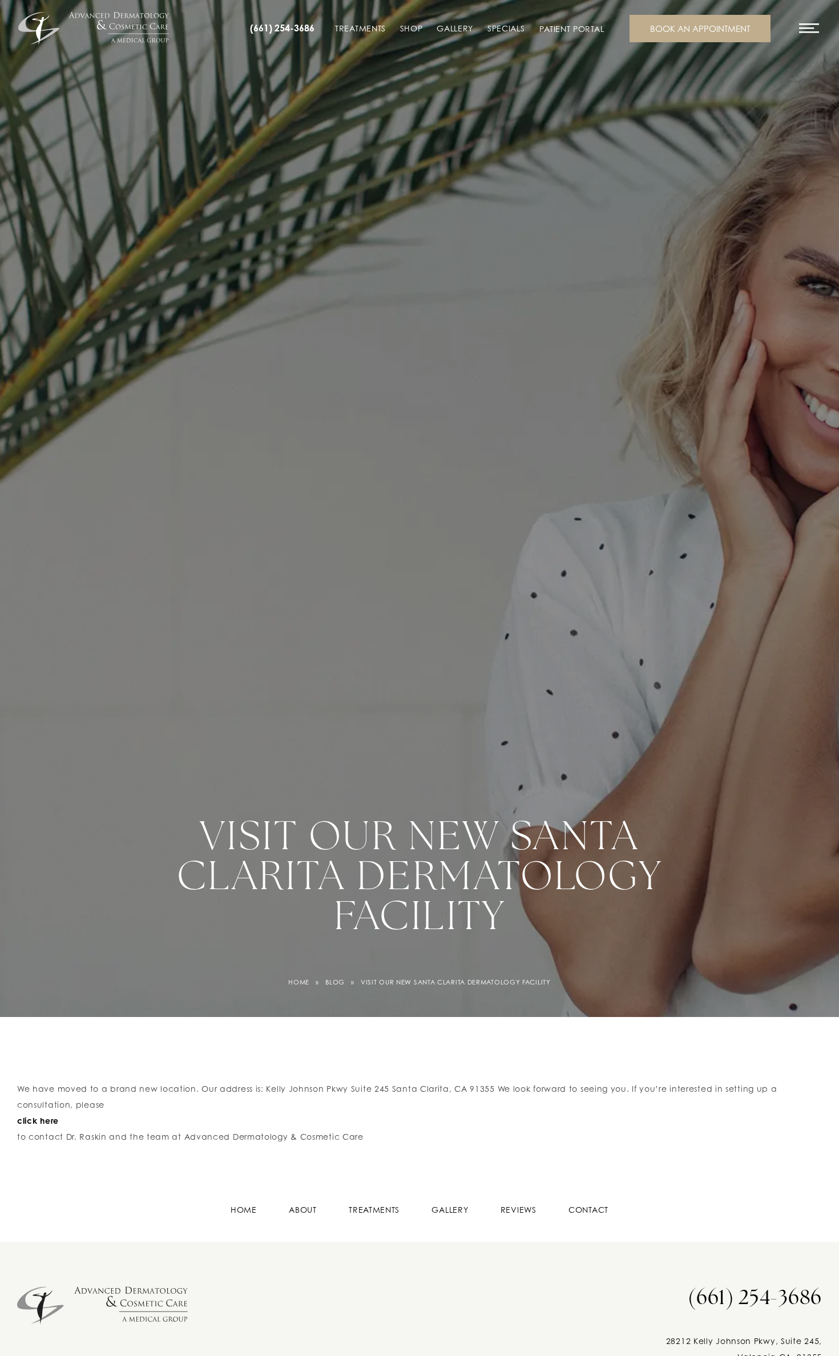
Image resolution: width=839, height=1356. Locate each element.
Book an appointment (700, 28)
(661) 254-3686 (282, 28)
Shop (411, 28)
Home (298, 982)
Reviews (519, 1209)
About (303, 1209)
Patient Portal (571, 29)
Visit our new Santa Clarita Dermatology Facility (456, 982)
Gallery (455, 28)
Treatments (360, 28)
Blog (335, 982)
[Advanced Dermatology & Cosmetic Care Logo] (102, 1301)
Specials (506, 28)
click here (38, 1120)
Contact (588, 1209)
